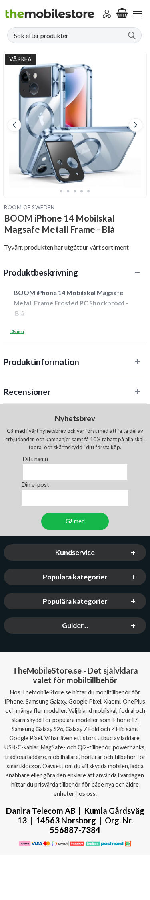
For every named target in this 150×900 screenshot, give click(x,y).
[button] (14, 125)
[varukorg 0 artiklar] (122, 13)
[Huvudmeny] (137, 13)
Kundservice (75, 552)
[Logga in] (107, 13)
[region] (75, 272)
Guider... (75, 625)
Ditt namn (35, 459)
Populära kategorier (75, 577)
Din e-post (35, 484)
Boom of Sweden (29, 207)
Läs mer (17, 331)
